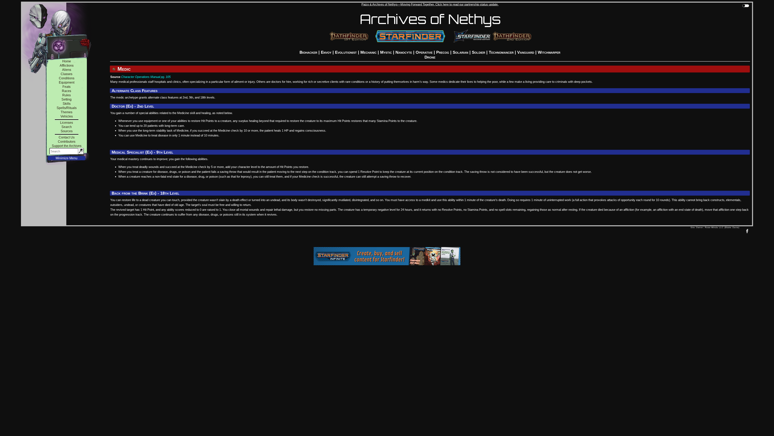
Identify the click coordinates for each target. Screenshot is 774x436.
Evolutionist (346, 52)
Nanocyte (403, 52)
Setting (66, 99)
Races (66, 91)
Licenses (66, 122)
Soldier (478, 52)
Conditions (66, 78)
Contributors (66, 141)
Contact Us (67, 137)
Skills (67, 103)
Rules (66, 95)
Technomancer (501, 52)
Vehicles (66, 116)
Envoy (326, 52)
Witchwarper (549, 52)
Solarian (460, 52)
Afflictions (67, 65)
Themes (66, 112)
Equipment (66, 82)
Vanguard (525, 52)
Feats (66, 86)
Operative (424, 52)
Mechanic (368, 52)
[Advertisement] (355, 237)
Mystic (386, 52)
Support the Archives (66, 146)
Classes (66, 74)
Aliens (66, 69)
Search (66, 127)
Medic (123, 69)
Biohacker (308, 52)
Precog (442, 52)
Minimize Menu (66, 158)
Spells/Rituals (67, 108)
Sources (67, 131)
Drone (429, 57)
